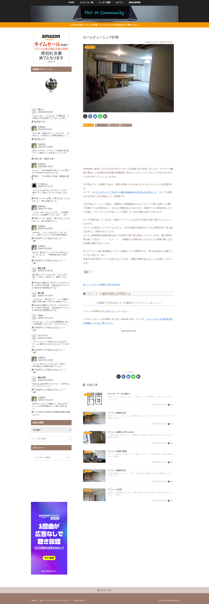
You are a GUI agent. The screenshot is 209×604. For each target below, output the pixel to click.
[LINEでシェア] (100, 116)
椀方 (51, 91)
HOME (33, 600)
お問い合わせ (79, 600)
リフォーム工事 (103, 125)
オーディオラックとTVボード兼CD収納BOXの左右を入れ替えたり (124, 192)
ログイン (111, 311)
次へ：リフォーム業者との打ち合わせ (101, 284)
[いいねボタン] (86, 272)
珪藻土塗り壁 (127, 125)
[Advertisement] (128, 146)
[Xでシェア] (85, 116)
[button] (105, 116)
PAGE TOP (106, 590)
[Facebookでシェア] (90, 116)
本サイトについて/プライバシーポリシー (55, 600)
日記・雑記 (89, 125)
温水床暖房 (115, 125)
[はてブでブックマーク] (95, 116)
